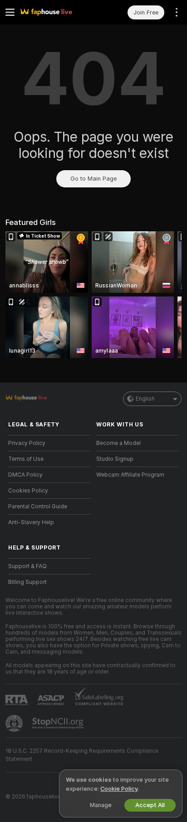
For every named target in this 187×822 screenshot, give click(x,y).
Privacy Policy (26, 443)
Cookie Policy (119, 788)
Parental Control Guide (37, 506)
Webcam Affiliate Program (130, 475)
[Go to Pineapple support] (15, 723)
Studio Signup (114, 459)
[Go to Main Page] (57, 12)
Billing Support (27, 582)
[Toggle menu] (10, 12)
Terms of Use (26, 459)
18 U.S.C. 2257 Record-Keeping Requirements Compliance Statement (81, 755)
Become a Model (118, 443)
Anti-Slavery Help (31, 522)
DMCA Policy (25, 475)
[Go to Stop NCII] (58, 723)
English (145, 399)
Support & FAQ (27, 566)
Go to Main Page (93, 178)
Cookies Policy (28, 490)
